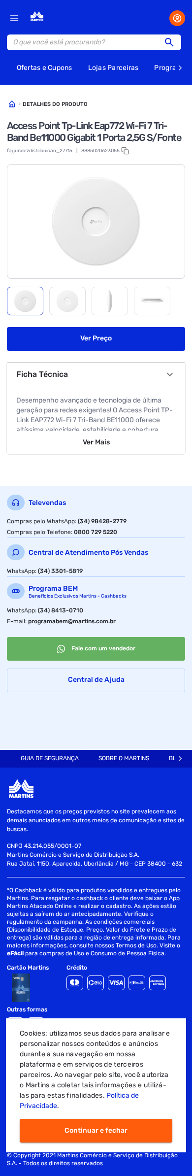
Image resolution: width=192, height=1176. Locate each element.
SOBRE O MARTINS (123, 758)
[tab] (25, 301)
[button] (172, 42)
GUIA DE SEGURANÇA (50, 758)
